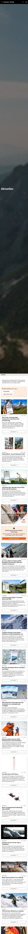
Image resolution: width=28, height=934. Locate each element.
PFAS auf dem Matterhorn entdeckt (13, 911)
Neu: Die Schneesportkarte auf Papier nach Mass (13, 668)
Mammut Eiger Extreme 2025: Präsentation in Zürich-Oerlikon (11, 739)
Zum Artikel (13, 431)
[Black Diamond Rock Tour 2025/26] (14, 867)
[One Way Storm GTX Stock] (14, 763)
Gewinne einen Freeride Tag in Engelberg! (11, 843)
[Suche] (22, 2)
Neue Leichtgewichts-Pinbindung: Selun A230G (12, 808)
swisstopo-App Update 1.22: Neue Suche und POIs (12, 598)
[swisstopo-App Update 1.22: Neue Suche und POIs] (14, 586)
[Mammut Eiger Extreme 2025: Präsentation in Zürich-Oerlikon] (14, 728)
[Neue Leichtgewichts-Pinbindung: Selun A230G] (14, 797)
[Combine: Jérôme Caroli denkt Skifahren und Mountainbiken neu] (14, 622)
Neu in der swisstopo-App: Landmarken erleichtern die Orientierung (10, 419)
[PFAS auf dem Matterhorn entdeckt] (14, 900)
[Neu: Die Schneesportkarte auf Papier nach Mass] (14, 656)
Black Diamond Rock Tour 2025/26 (12, 877)
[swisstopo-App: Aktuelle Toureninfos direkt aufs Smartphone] (14, 476)
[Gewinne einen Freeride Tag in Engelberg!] (14, 832)
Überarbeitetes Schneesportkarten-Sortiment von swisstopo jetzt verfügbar (13, 704)
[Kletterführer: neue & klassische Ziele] (14, 443)
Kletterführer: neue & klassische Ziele (13, 454)
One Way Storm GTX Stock (10, 774)
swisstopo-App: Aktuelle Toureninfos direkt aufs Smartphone (13, 488)
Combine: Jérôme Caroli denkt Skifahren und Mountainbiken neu (12, 633)
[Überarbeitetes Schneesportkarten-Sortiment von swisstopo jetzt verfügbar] (14, 692)
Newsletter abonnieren (14, 538)
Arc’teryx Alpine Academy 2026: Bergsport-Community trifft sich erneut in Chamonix (12, 562)
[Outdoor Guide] (7, 2)
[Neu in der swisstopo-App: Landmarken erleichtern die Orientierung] (14, 406)
